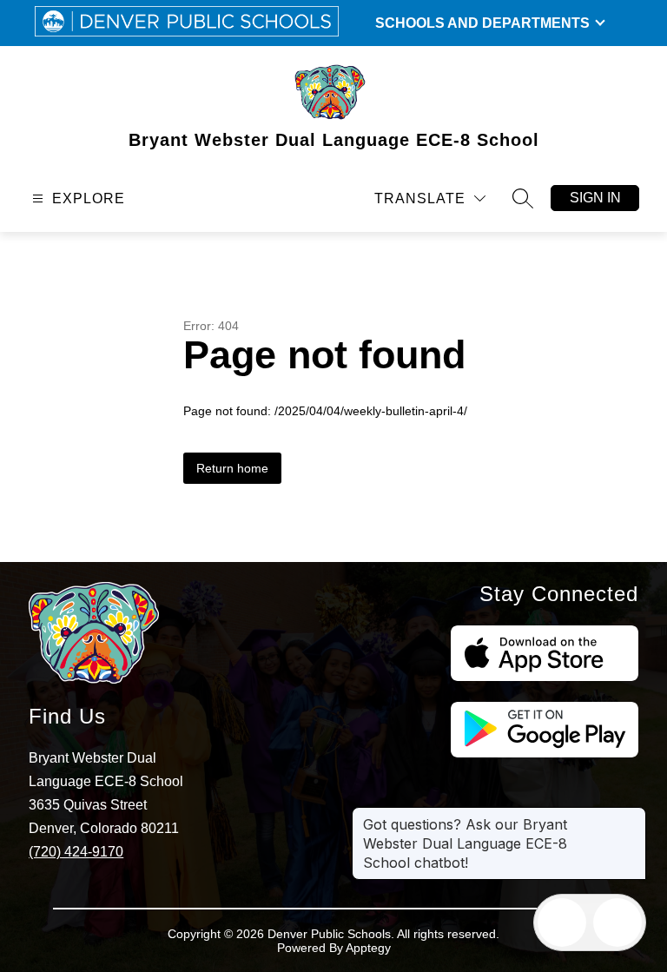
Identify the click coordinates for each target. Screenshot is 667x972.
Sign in (595, 197)
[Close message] (632, 816)
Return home (232, 468)
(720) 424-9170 (76, 851)
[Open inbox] (562, 922)
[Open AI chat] (617, 922)
